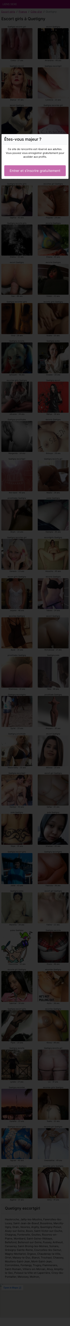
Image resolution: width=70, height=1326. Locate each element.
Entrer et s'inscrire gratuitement (35, 171)
